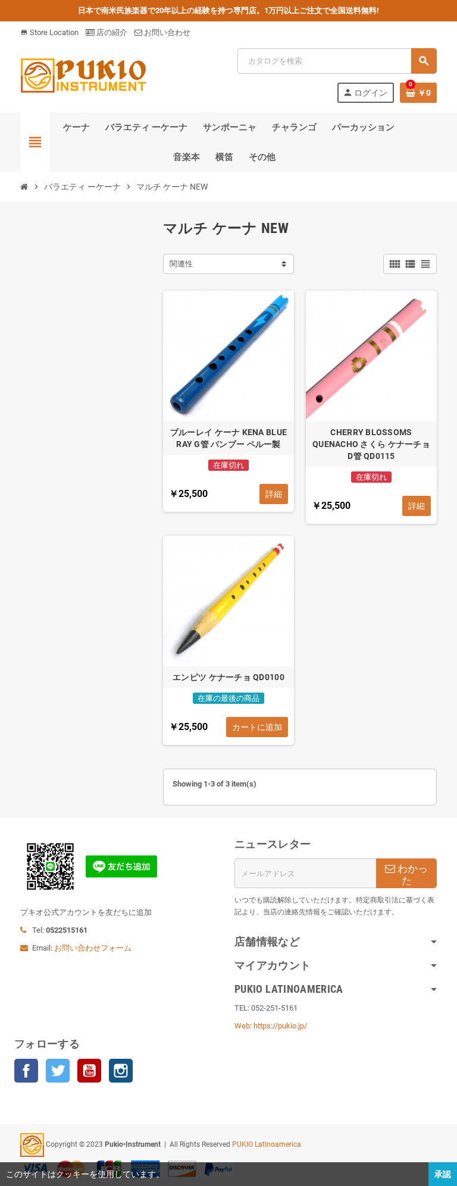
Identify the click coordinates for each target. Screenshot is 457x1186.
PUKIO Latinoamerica (266, 1144)
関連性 (181, 263)
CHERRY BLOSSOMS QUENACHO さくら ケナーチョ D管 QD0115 (371, 444)
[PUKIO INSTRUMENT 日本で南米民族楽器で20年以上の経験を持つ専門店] (83, 74)
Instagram (121, 1071)
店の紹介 (111, 32)
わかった (411, 874)
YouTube (89, 1071)
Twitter (58, 1071)
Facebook (26, 1071)
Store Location (49, 32)
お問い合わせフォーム (93, 947)
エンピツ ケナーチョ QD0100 (228, 677)
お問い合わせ (166, 32)
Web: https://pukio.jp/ (270, 1025)
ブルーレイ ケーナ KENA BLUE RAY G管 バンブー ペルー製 (228, 438)
